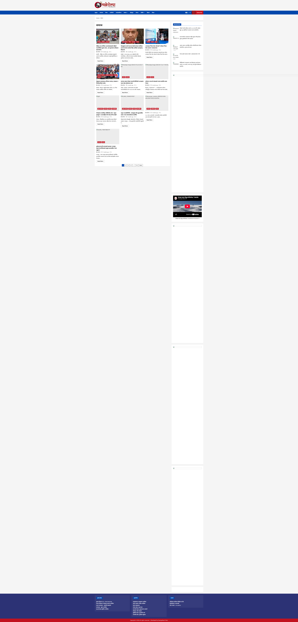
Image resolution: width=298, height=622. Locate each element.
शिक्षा (153, 12)
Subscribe (199, 12)
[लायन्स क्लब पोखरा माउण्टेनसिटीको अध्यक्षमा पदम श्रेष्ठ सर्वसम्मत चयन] (132, 71)
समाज (99, 42)
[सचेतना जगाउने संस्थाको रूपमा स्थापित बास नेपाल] (156, 71)
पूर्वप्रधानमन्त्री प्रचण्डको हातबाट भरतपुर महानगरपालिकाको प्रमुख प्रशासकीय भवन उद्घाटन (106, 148)
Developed (153, 620)
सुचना (156, 42)
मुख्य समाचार (124, 42)
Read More (100, 61)
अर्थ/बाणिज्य (118, 12)
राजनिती (111, 12)
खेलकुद (131, 12)
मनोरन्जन (153, 108)
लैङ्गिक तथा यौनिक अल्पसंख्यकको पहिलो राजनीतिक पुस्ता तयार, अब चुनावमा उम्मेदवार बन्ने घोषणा (107, 48)
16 (136, 165)
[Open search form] (190, 12)
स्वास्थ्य (125, 12)
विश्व (106, 12)
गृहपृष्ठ (96, 12)
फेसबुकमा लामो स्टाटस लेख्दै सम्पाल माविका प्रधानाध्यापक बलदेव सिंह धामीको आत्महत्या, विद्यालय (132, 48)
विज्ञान (148, 12)
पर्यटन (137, 12)
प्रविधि (142, 12)
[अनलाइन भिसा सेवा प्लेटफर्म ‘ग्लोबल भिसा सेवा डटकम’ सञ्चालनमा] (156, 36)
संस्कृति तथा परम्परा (109, 75)
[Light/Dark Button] (186, 12)
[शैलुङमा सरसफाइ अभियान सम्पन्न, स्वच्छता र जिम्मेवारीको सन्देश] (107, 71)
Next (140, 165)
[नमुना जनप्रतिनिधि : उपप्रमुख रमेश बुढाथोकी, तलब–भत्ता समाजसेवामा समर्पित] (132, 103)
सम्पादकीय (114, 108)
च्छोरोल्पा (98, 51)
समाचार (101, 12)
